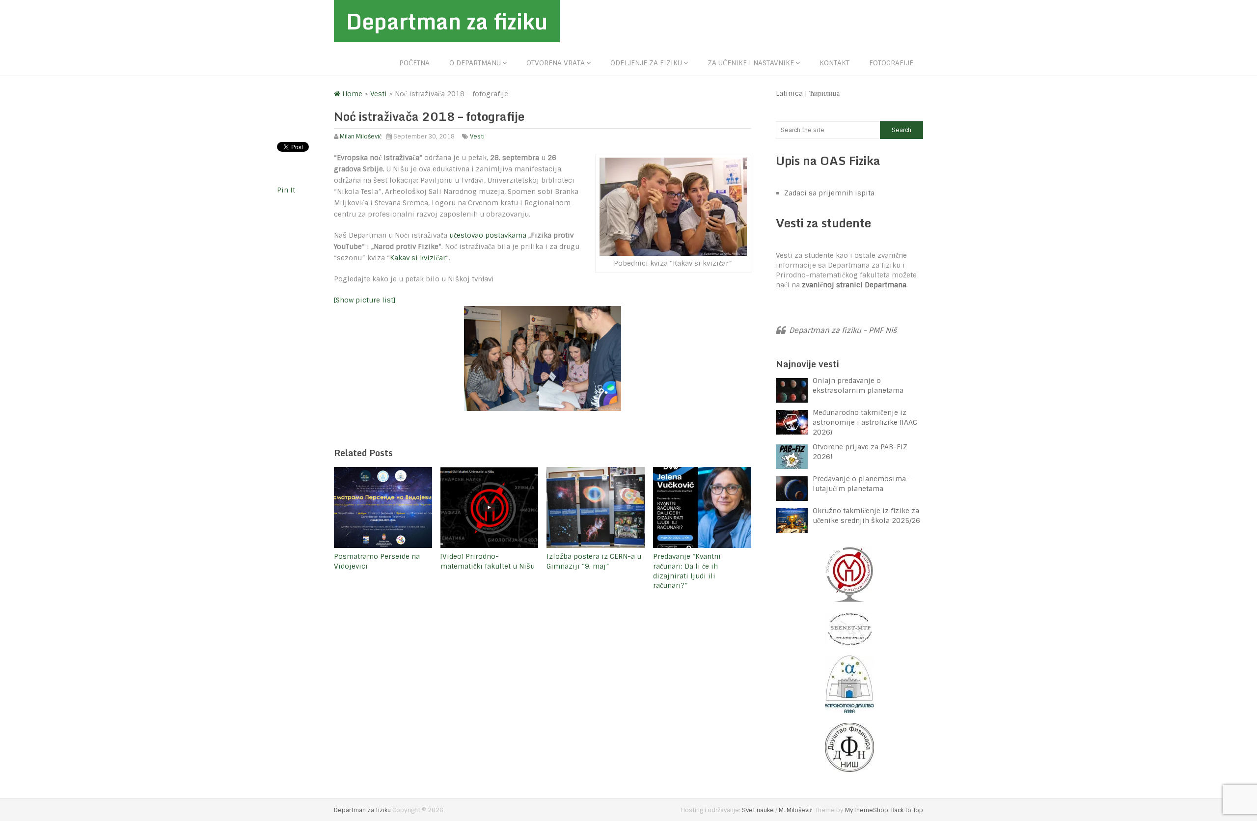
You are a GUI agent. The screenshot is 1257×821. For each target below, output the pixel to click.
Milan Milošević (361, 136)
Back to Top (907, 810)
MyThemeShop (866, 810)
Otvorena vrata (555, 62)
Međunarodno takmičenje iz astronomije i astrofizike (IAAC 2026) (865, 422)
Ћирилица (824, 93)
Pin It (286, 190)
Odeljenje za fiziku (646, 62)
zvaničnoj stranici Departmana (854, 284)
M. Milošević (795, 810)
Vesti (477, 136)
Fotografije (891, 62)
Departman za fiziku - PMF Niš (843, 330)
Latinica (789, 93)
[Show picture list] (364, 300)
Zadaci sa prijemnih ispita (829, 193)
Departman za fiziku (446, 21)
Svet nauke (758, 810)
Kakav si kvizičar (418, 257)
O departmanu (475, 62)
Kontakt (834, 62)
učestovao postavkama (487, 235)
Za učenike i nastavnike (751, 62)
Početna (414, 62)
